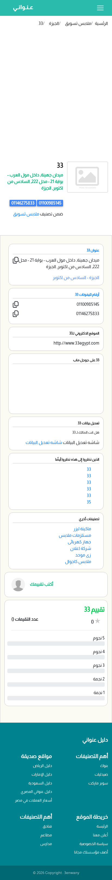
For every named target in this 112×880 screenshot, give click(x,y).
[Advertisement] (56, 102)
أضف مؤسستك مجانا (91, 852)
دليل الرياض (42, 765)
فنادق (47, 826)
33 (41, 23)
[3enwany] (21, 8)
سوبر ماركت (98, 783)
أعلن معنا (100, 835)
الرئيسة (102, 826)
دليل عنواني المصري (36, 791)
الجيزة (54, 23)
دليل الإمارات (42, 774)
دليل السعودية (40, 783)
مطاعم (46, 835)
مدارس (46, 844)
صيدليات (101, 774)
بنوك (104, 765)
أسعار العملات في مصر (33, 800)
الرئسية (101, 23)
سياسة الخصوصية (93, 844)
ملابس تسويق (78, 23)
